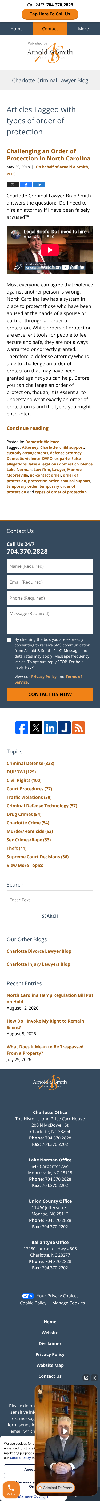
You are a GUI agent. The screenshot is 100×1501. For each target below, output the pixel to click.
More (83, 29)
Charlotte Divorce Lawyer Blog (39, 951)
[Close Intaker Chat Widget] (94, 1377)
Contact (50, 29)
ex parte (62, 458)
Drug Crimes (24, 814)
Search (50, 916)
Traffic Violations (29, 797)
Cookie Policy (33, 1303)
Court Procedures (29, 789)
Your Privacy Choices (58, 1296)
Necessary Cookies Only (33, 1484)
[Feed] (78, 727)
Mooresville (17, 475)
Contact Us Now (50, 694)
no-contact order (45, 475)
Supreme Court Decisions (38, 857)
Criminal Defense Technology (42, 806)
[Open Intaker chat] (43, 1498)
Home (16, 29)
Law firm (42, 469)
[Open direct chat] (86, 1377)
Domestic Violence (42, 441)
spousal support (75, 480)
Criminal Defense (30, 763)
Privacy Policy (44, 676)
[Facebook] (21, 727)
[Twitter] (36, 727)
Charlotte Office (50, 1112)
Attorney (30, 447)
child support (71, 447)
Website (50, 1332)
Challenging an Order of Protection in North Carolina (48, 154)
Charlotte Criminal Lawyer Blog (50, 53)
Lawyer (58, 469)
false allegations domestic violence (61, 464)
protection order (43, 480)
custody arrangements (27, 452)
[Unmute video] (66, 1431)
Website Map (50, 1365)
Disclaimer (50, 1343)
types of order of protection (61, 491)
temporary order (22, 486)
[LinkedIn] (50, 727)
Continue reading (28, 428)
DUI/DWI (21, 772)
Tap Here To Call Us (50, 14)
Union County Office (50, 1201)
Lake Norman (19, 469)
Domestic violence (23, 458)
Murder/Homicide (30, 831)
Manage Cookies (68, 1303)
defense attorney (66, 452)
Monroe (74, 469)
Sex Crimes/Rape (29, 840)
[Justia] (64, 727)
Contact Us (50, 1376)
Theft (16, 848)
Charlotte (49, 447)
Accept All (33, 1469)
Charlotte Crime (28, 823)
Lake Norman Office (50, 1160)
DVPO (47, 458)
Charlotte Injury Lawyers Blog (38, 964)
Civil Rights (24, 780)
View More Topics (25, 865)
